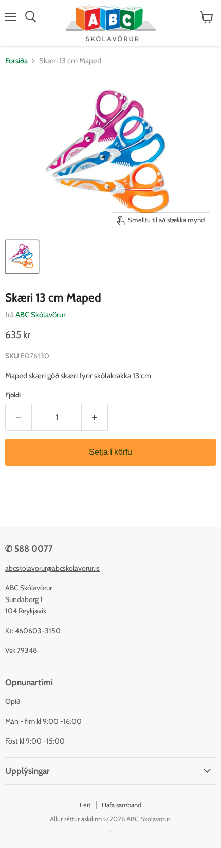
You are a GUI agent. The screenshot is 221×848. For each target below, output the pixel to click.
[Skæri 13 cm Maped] (22, 256)
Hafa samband (121, 805)
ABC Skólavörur (40, 315)
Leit (85, 805)
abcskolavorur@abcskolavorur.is (52, 568)
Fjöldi (13, 395)
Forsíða (16, 61)
